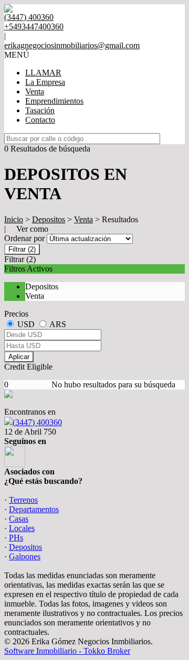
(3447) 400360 (37, 422)
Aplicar (18, 357)
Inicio (13, 219)
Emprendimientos (54, 100)
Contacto (40, 119)
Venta (34, 91)
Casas (18, 518)
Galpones (24, 556)
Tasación (40, 110)
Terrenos (23, 499)
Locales (22, 528)
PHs (16, 537)
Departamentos (34, 509)
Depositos (48, 219)
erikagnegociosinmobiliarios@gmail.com (72, 45)
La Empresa (45, 82)
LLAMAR (43, 72)
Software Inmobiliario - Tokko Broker (67, 650)
